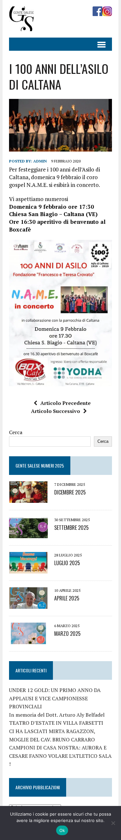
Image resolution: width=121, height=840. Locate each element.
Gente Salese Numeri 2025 (39, 465)
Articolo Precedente (65, 403)
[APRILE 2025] (28, 604)
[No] (113, 823)
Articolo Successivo (55, 411)
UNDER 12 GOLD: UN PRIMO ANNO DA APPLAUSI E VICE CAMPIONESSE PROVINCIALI (55, 698)
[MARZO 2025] (28, 639)
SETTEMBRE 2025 (71, 527)
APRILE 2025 (66, 598)
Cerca (15, 432)
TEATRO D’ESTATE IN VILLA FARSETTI (56, 722)
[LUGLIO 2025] (28, 569)
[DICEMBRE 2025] (28, 498)
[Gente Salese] (21, 26)
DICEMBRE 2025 (70, 492)
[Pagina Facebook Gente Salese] (97, 11)
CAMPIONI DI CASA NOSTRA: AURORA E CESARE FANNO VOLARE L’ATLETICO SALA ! (60, 755)
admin (40, 161)
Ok (62, 830)
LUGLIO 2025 (67, 563)
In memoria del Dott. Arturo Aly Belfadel (57, 714)
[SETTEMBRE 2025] (28, 533)
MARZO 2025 (67, 633)
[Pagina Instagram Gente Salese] (107, 11)
